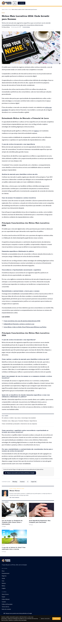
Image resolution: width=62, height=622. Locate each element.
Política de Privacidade (7, 604)
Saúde (3, 578)
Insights (4, 588)
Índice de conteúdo (6, 609)
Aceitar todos (56, 618)
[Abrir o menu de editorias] (14, 3)
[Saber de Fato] (6, 560)
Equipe (3, 596)
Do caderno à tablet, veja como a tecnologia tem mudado (19, 418)
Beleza (3, 585)
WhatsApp (14, 481)
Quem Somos (5, 594)
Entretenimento (5, 573)
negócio (36, 131)
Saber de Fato (5, 9)
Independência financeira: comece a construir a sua (19, 324)
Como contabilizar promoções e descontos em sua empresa (19, 424)
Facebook (22, 481)
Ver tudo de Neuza (14, 497)
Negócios (4, 576)
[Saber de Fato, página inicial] (6, 3)
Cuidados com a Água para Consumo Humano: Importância (19, 421)
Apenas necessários (45, 618)
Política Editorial (5, 599)
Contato (4, 601)
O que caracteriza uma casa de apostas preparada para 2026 (22, 321)
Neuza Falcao (7, 27)
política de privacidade (20, 620)
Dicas (10, 9)
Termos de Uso (5, 606)
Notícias (4, 583)
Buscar (22, 3)
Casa (3, 581)
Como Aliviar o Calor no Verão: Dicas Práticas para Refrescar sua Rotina (25, 327)
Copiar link (33, 481)
